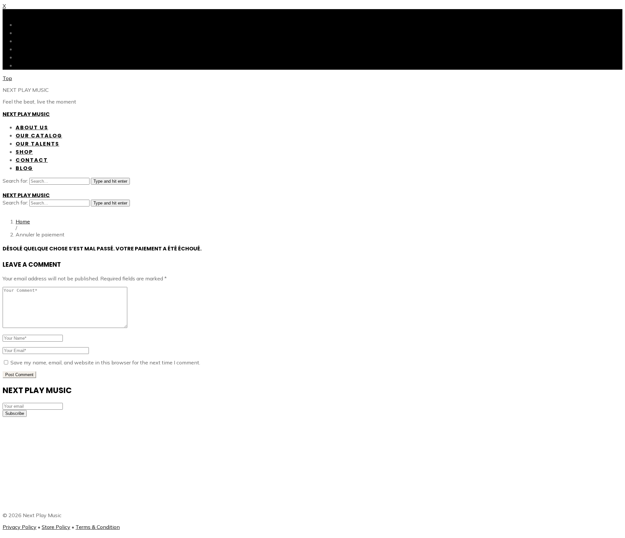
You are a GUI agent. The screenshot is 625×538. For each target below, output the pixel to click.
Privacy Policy (19, 527)
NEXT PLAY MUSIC (26, 114)
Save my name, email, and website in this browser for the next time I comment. (105, 362)
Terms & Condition (98, 527)
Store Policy (56, 527)
